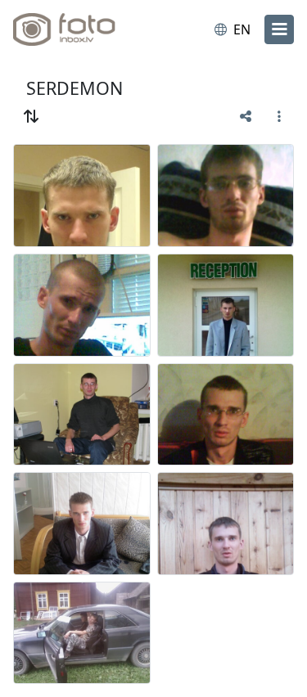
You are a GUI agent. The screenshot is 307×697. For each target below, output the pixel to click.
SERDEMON (74, 88)
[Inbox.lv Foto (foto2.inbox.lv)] (80, 29)
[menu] (279, 29)
